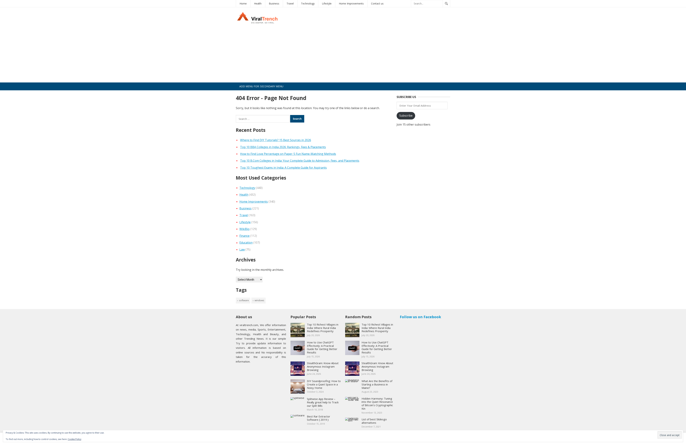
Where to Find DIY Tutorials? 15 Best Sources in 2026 (275, 140)
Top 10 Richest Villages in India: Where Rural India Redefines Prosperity (322, 328)
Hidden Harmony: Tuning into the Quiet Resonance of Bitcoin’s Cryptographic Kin (377, 403)
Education (246, 242)
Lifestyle (327, 3)
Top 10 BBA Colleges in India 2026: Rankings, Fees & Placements (283, 147)
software (244, 300)
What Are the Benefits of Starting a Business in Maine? (377, 384)
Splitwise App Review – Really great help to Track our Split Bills (323, 402)
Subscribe (405, 116)
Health (258, 3)
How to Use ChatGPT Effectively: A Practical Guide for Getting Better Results (322, 347)
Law (242, 249)
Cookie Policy (74, 439)
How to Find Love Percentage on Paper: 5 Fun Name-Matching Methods (288, 154)
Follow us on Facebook (420, 316)
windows (259, 300)
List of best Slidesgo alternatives (374, 420)
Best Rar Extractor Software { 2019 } (318, 418)
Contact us (377, 3)
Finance (244, 236)
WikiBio (244, 229)
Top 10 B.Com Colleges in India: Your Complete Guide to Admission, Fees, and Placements (299, 161)
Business (274, 3)
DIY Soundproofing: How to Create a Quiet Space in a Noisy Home (324, 384)
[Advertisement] (343, 56)
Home (243, 3)
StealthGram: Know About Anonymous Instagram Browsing (323, 366)
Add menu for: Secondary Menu (261, 86)
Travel (290, 3)
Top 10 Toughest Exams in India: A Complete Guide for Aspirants (283, 168)
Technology (308, 3)
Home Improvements (351, 3)
